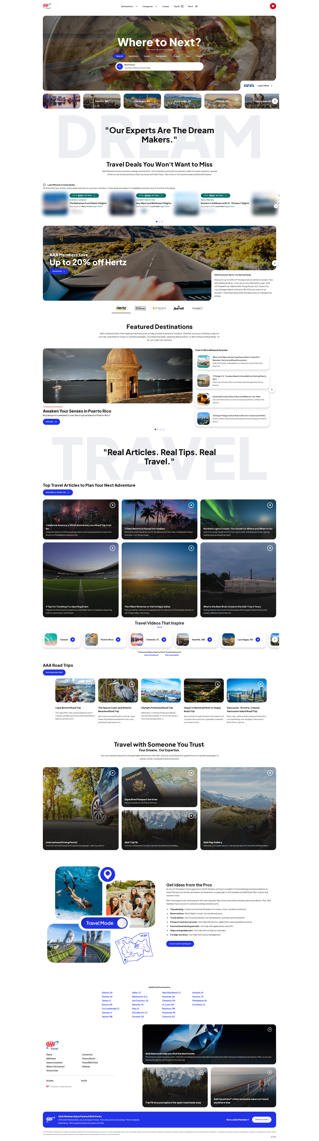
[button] (156, 221)
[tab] (119, 56)
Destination (129, 65)
